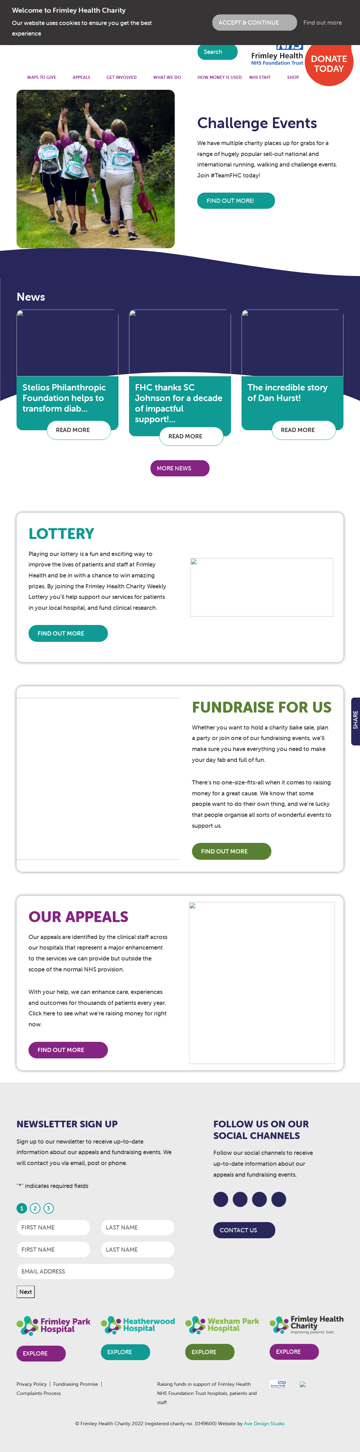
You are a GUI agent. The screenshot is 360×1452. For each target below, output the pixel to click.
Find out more (322, 22)
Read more (73, 430)
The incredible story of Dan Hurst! (288, 392)
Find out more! (231, 201)
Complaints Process (39, 1393)
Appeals (81, 77)
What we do (167, 77)
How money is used (220, 77)
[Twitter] (240, 1199)
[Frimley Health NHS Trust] (276, 51)
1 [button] (202, 97)
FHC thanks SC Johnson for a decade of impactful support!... (179, 403)
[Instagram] (259, 1199)
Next (25, 1292)
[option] (180, 169)
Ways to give (41, 77)
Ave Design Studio (264, 1423)
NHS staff (260, 77)
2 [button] (211, 97)
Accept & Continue (249, 22)
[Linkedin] (279, 1199)
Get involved (122, 77)
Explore (35, 1353)
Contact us (238, 1230)
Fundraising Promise (75, 1384)
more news (174, 468)
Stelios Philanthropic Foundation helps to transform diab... (64, 398)
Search (214, 52)
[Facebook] (221, 1199)
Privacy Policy (32, 1384)
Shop (293, 77)
